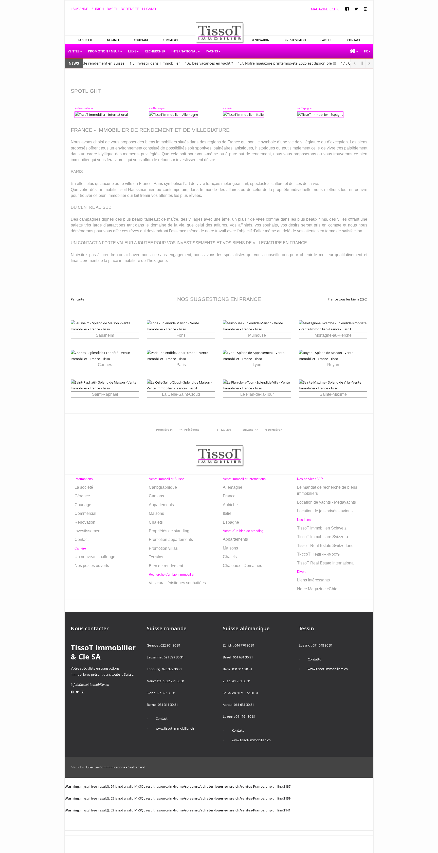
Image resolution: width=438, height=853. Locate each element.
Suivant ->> (250, 429)
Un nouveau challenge (95, 557)
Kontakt (238, 730)
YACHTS (212, 51)
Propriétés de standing (169, 531)
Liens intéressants (313, 580)
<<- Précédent (189, 429)
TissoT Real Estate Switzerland (325, 545)
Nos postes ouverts (92, 565)
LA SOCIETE (85, 40)
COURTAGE (141, 40)
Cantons (156, 496)
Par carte (77, 299)
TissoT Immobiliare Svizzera (322, 537)
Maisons (156, 513)
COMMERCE (170, 40)
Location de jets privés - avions (325, 511)
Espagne (231, 522)
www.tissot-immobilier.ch (175, 728)
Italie (227, 513)
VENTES (74, 51)
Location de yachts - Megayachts (326, 502)
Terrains (156, 557)
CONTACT (353, 40)
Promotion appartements (171, 539)
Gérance (82, 496)
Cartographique (163, 487)
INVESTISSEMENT (295, 40)
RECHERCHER (155, 51)
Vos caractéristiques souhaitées (177, 583)
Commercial (85, 513)
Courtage (83, 505)
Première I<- (165, 429)
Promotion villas (163, 548)
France (229, 496)
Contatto (314, 659)
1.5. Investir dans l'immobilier (144, 63)
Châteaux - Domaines (242, 565)
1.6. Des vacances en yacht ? (198, 63)
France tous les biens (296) (347, 299)
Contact (81, 539)
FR (366, 51)
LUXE (132, 51)
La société (84, 487)
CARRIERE (326, 40)
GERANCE (113, 40)
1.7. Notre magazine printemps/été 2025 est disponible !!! (276, 63)
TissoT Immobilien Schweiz (321, 528)
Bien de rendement (166, 566)
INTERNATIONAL (184, 51)
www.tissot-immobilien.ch (251, 740)
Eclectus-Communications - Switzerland (115, 767)
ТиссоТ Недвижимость (318, 554)
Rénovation (85, 522)
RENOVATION (260, 40)
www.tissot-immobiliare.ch (328, 669)
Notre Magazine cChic (317, 589)
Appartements (161, 505)
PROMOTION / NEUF (104, 51)
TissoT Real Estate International (326, 563)
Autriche (230, 505)
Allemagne (232, 487)
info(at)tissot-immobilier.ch (90, 684)
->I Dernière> (273, 429)
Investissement (88, 531)
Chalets (156, 522)
